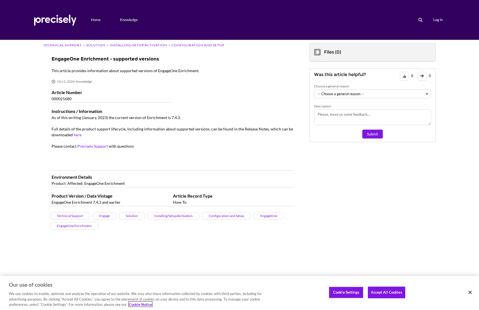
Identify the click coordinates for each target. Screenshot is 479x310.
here (77, 134)
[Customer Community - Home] (55, 20)
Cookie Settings (346, 292)
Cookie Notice (140, 304)
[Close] (470, 292)
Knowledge (129, 19)
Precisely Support (92, 146)
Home (96, 19)
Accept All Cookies (386, 292)
